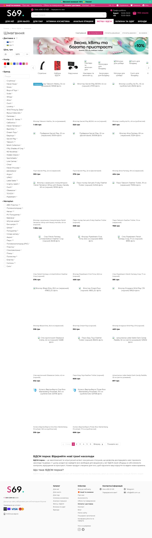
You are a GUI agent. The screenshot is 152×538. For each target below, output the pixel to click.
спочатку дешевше (112, 33)
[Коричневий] (23, 63)
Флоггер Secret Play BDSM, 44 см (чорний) (89, 121)
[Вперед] (148, 68)
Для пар (38, 21)
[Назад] (33, 68)
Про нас (25, 5)
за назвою (143, 33)
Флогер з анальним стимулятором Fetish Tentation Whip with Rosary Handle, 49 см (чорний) (49, 222)
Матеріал (8, 201)
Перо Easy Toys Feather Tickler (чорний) (88, 375)
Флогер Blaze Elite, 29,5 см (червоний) (48, 326)
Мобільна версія (12, 514)
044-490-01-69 (41, 10)
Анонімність (36, 5)
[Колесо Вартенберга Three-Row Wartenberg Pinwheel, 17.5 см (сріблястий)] (91, 406)
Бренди (142, 21)
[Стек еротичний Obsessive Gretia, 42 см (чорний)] (51, 354)
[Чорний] (8, 63)
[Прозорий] (11, 66)
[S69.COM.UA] (15, 489)
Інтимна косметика (58, 21)
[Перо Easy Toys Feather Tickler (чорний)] (91, 354)
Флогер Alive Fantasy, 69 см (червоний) (127, 171)
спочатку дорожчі (129, 33)
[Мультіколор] (8, 66)
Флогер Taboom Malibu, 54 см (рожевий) (49, 121)
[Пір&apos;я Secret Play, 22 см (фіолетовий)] (91, 150)
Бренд (7, 72)
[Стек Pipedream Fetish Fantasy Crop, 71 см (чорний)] (130, 253)
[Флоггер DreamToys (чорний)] (91, 305)
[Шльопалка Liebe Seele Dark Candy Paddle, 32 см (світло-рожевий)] (130, 354)
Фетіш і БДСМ (104, 21)
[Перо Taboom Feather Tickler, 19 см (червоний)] (130, 199)
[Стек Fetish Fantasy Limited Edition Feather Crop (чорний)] (51, 253)
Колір (6, 59)
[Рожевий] (26, 63)
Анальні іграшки (83, 21)
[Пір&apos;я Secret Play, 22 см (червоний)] (51, 150)
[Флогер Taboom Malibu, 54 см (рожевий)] (51, 100)
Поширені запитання (86, 516)
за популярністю (95, 33)
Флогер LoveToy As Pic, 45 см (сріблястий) (128, 121)
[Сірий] (17, 63)
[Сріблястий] (5, 66)
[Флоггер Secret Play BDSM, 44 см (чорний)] (91, 100)
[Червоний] (5, 63)
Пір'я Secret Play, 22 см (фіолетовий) (87, 171)
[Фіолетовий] (20, 63)
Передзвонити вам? (109, 492)
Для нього (23, 21)
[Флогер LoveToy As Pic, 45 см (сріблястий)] (130, 100)
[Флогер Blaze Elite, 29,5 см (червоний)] (51, 305)
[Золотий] (11, 63)
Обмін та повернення (53, 5)
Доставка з (9, 38)
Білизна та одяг (124, 21)
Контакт (85, 5)
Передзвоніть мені (58, 9)
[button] (150, 1)
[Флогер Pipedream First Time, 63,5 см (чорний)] (91, 253)
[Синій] (14, 63)
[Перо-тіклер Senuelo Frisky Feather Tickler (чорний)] (91, 199)
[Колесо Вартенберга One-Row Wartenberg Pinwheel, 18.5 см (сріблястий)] (51, 406)
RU (113, 5)
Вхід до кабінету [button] (84, 489)
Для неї (9, 21)
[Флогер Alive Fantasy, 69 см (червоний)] (130, 150)
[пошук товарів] (104, 15)
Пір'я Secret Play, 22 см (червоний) (46, 171)
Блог (93, 5)
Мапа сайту (82, 513)
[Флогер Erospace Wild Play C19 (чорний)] (130, 305)
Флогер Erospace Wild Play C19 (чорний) (128, 326)
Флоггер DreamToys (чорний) (84, 326)
